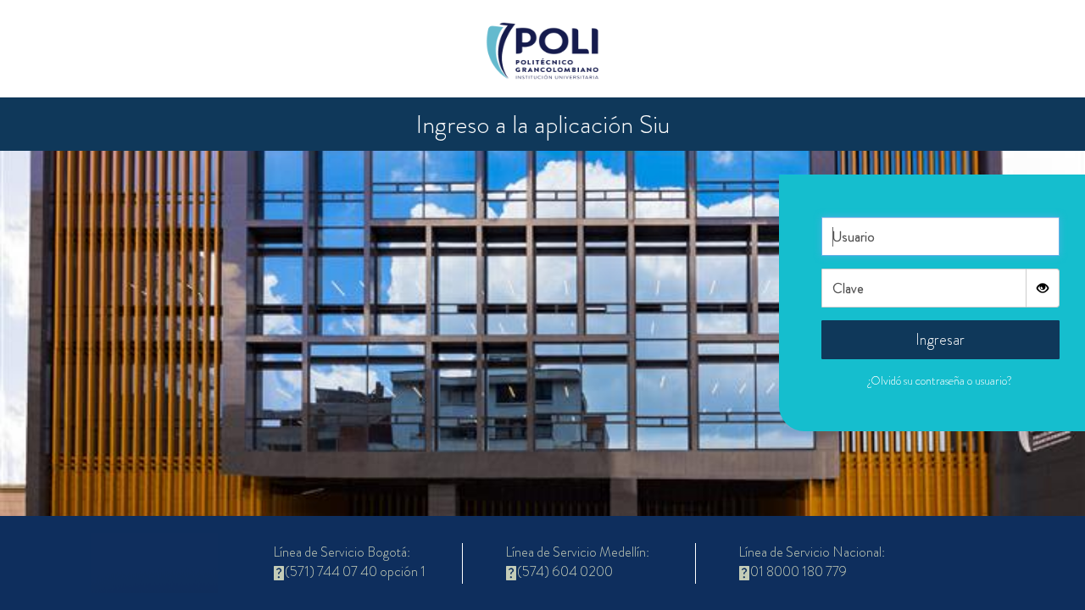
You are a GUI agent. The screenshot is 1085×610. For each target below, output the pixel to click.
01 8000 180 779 (798, 572)
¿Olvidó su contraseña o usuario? (940, 380)
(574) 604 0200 (565, 572)
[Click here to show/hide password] (1043, 288)
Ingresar (940, 340)
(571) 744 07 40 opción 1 (355, 572)
